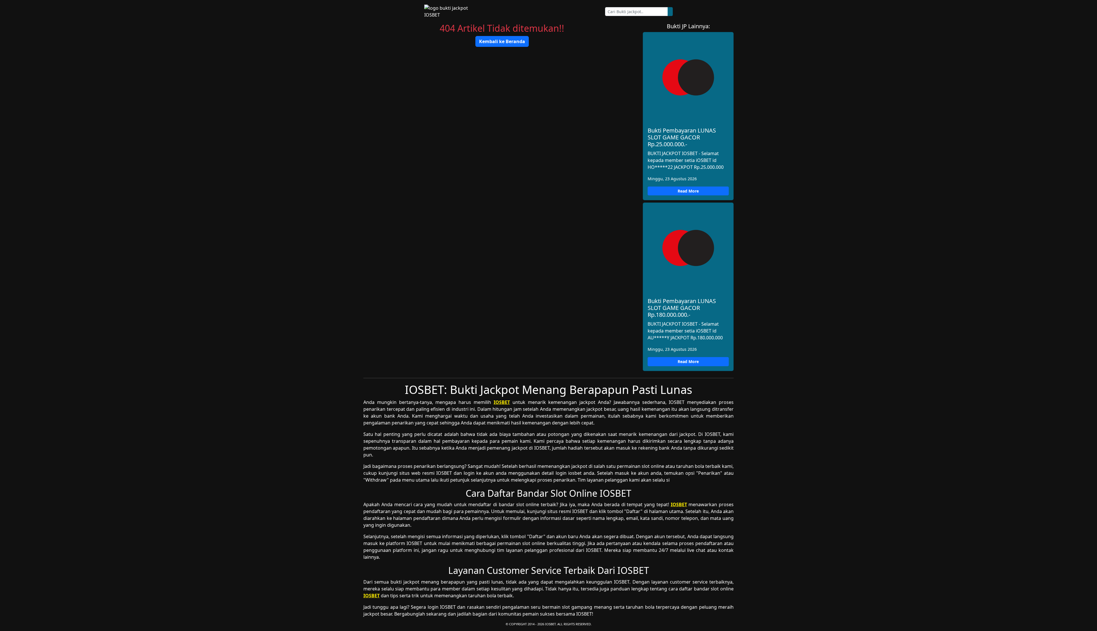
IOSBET (502, 402)
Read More (688, 191)
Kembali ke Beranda (502, 41)
